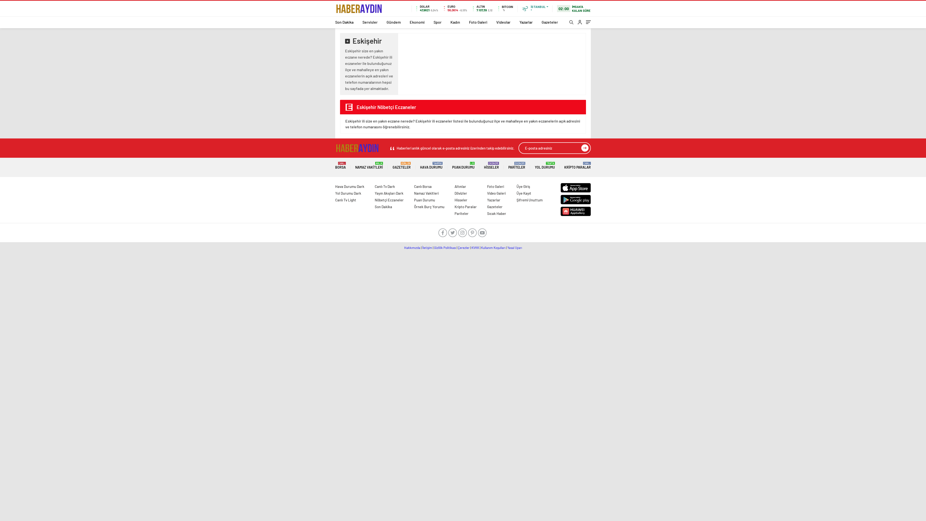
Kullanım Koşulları (493, 248)
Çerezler (464, 248)
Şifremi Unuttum (530, 200)
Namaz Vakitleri (369, 165)
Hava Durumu (431, 165)
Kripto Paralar (577, 165)
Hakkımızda (412, 248)
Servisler (370, 22)
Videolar (503, 22)
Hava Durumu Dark (349, 186)
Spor (438, 22)
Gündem (394, 22)
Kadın (455, 22)
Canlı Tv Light (345, 200)
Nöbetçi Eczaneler (389, 200)
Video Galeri (496, 193)
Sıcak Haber (496, 213)
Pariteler (516, 165)
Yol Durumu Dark (348, 193)
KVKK (475, 248)
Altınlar (460, 186)
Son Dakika (344, 22)
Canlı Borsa (423, 186)
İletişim (427, 248)
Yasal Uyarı (514, 248)
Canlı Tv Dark (385, 186)
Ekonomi (417, 22)
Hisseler (491, 165)
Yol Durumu (545, 165)
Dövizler (461, 193)
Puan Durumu (463, 165)
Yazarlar (526, 22)
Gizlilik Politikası (445, 248)
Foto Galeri (478, 22)
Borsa (340, 165)
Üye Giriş (523, 186)
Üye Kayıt (524, 193)
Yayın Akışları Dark (389, 193)
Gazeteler (550, 22)
